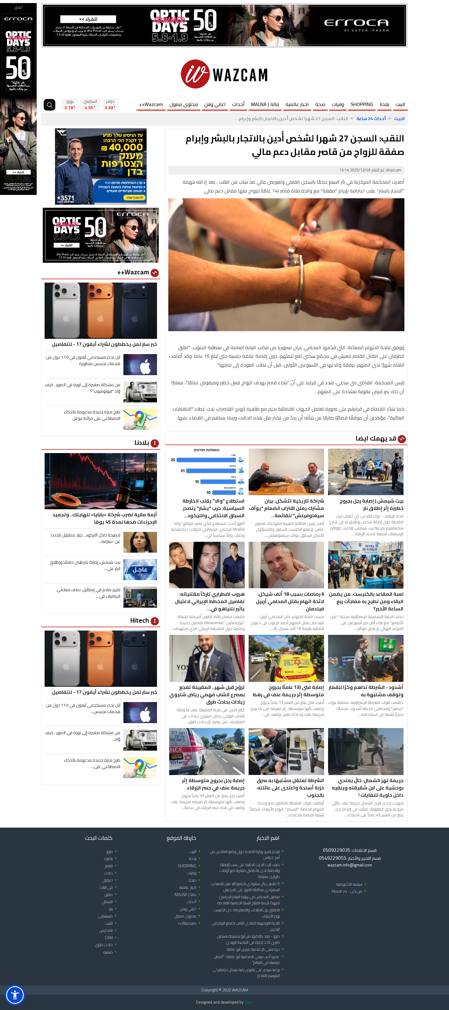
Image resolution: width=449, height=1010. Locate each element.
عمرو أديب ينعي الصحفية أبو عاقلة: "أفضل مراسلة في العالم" (250, 959)
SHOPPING (362, 104)
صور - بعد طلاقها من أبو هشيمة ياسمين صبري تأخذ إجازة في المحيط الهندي (251, 939)
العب (112, 923)
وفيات (338, 104)
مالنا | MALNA (265, 104)
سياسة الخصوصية (352, 884)
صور (112, 851)
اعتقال (111, 880)
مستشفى (108, 916)
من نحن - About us (349, 891)
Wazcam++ (151, 104)
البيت (400, 104)
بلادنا (384, 104)
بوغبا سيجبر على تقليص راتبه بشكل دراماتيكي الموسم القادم (249, 972)
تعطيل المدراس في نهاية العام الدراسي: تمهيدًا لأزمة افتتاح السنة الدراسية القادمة (251, 899)
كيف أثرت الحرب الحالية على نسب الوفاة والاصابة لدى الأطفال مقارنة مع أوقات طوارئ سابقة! (253, 870)
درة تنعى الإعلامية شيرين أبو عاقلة (256, 949)
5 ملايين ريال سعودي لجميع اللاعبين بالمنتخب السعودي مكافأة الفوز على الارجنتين (248, 886)
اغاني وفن (215, 104)
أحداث (238, 104)
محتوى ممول (184, 104)
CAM (112, 937)
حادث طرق (107, 944)
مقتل (111, 894)
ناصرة (111, 858)
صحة (320, 104)
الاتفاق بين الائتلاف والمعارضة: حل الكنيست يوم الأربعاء (250, 913)
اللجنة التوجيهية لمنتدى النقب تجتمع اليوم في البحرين (249, 926)
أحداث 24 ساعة (371, 118)
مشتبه (111, 952)
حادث (111, 872)
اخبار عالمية (297, 104)
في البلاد (109, 887)
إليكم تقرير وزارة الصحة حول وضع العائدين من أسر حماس (248, 854)
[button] (15, 995)
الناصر (112, 865)
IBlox (248, 1002)
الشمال (110, 901)
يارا (114, 909)
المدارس (109, 930)
